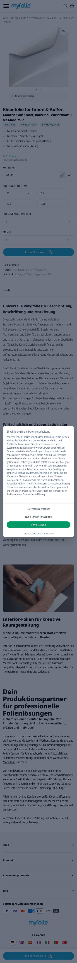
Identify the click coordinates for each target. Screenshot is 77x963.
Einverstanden (38, 524)
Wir (8, 437)
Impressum (49, 533)
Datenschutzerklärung (59, 483)
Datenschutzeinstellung (38, 508)
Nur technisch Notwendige (38, 516)
